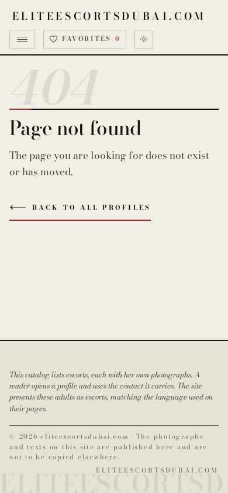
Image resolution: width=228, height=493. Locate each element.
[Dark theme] (143, 39)
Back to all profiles (91, 207)
